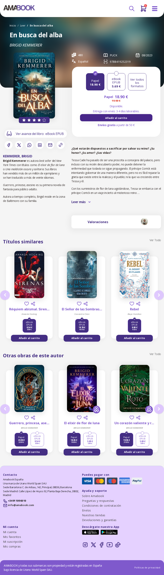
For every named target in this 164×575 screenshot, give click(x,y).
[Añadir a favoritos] (26, 303)
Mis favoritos (12, 537)
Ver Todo (155, 240)
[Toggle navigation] (155, 9)
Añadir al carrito (116, 118)
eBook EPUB (54, 134)
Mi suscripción (13, 542)
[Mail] (50, 145)
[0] (143, 10)
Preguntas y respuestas (98, 501)
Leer (23, 25)
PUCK (113, 55)
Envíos (86, 510)
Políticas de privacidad (147, 567)
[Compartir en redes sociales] (33, 303)
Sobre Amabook (93, 496)
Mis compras (12, 546)
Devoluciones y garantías (99, 520)
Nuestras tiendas (93, 515)
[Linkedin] (40, 145)
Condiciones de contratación (101, 505)
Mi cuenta (10, 532)
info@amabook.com (21, 505)
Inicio (13, 25)
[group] (116, 117)
